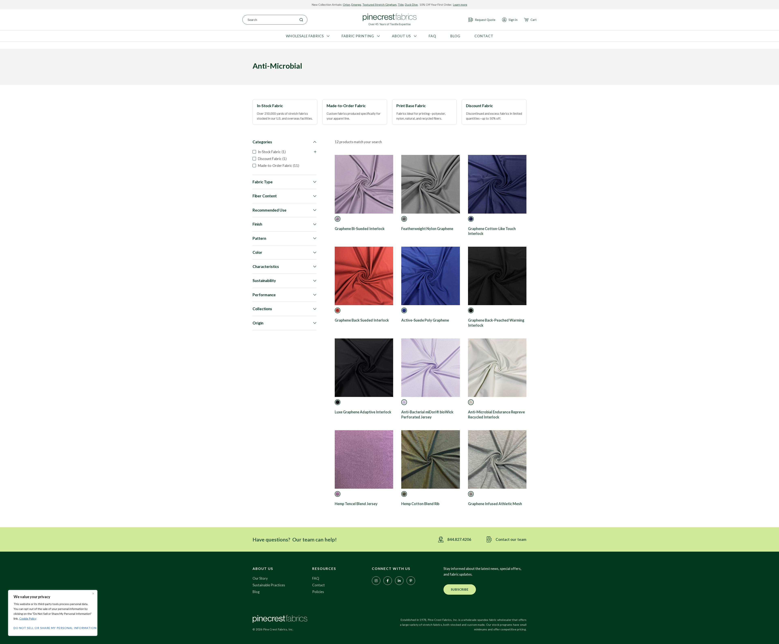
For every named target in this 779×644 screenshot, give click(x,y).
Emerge (356, 4)
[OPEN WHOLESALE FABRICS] (327, 36)
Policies (318, 592)
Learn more (460, 4)
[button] (459, 589)
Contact (318, 585)
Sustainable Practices (269, 585)
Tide (401, 4)
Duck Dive (411, 4)
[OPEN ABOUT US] (414, 36)
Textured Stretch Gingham (379, 4)
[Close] (93, 593)
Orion (346, 4)
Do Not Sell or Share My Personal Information (53, 628)
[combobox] (269, 19)
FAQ (315, 578)
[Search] (301, 19)
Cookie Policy (27, 618)
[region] (52, 613)
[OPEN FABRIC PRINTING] (378, 36)
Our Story (260, 578)
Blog (256, 592)
